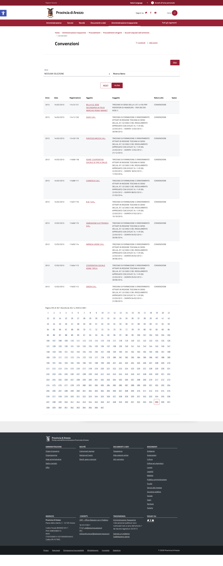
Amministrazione (53, 22)
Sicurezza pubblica (154, 491)
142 (138, 346)
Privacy (46, 550)
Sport (149, 499)
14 (127, 312)
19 (157, 312)
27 (78, 318)
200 (108, 362)
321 (78, 396)
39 (151, 318)
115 (102, 340)
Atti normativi (118, 459)
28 (84, 318)
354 (150, 401)
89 (72, 335)
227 (144, 368)
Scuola (149, 483)
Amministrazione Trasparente (124, 520)
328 (120, 396)
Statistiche (117, 550)
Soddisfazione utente (121, 536)
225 (132, 368)
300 (78, 390)
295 (47, 390)
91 (84, 335)
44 (54, 323)
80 (145, 329)
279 (78, 385)
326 (108, 396)
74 (108, 329)
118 (120, 340)
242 (108, 374)
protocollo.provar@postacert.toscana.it (94, 533)
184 (138, 357)
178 (102, 357)
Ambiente (151, 451)
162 (132, 351)
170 (54, 357)
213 (60, 368)
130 (66, 346)
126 (168, 340)
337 (47, 401)
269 (144, 379)
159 (114, 351)
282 (96, 385)
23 (54, 318)
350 (126, 401)
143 (144, 346)
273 (168, 379)
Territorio (150, 504)
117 (114, 340)
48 (78, 323)
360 (60, 407)
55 (120, 323)
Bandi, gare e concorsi (87, 459)
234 (60, 374)
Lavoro (149, 467)
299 (72, 390)
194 (72, 362)
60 (151, 323)
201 (114, 362)
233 (54, 374)
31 (102, 318)
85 (48, 335)
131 (72, 346)
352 (138, 401)
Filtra (117, 85)
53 (108, 323)
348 (114, 401)
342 (78, 401)
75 (114, 329)
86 (54, 335)
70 (84, 329)
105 (168, 335)
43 (48, 323)
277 (66, 385)
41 (163, 318)
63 (169, 323)
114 (96, 340)
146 (162, 346)
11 (108, 312)
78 (132, 329)
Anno (46, 70)
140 (126, 346)
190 (47, 362)
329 (126, 396)
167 (162, 351)
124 (156, 340)
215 (72, 368)
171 (60, 357)
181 (120, 357)
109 (66, 340)
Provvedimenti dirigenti (112, 32)
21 (169, 312)
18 (151, 312)
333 (150, 396)
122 (144, 340)
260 (90, 379)
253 (47, 379)
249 (150, 374)
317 (54, 396)
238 (84, 374)
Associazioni (151, 455)
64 (48, 329)
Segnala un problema (121, 533)
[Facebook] (151, 13)
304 (102, 390)
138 (114, 346)
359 (54, 407)
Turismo (150, 507)
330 (132, 396)
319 (66, 396)
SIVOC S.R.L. (91, 117)
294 (168, 385)
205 (138, 362)
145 (156, 346)
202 (120, 362)
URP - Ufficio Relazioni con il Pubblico (93, 520)
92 (90, 335)
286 (120, 385)
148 (47, 351)
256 (66, 379)
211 (47, 368)
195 (78, 362)
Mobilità (150, 475)
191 (54, 362)
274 (47, 385)
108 (60, 340)
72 (96, 329)
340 (66, 401)
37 (139, 318)
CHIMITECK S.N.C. (93, 180)
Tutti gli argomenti (169, 22)
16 (139, 312)
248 (144, 374)
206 (144, 362)
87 (60, 335)
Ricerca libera (119, 73)
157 (102, 351)
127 (47, 346)
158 (108, 351)
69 (78, 329)
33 (114, 318)
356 (162, 401)
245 (126, 374)
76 (120, 329)
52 (102, 323)
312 (150, 390)
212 (54, 368)
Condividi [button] (141, 42)
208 (156, 362)
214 (66, 368)
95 (108, 335)
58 (139, 323)
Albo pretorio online (120, 455)
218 (90, 368)
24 (60, 318)
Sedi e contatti (51, 463)
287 (126, 385)
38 (145, 318)
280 (84, 385)
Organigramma (51, 455)
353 (144, 401)
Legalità (150, 471)
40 (157, 318)
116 (108, 340)
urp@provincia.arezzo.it (93, 527)
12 (114, 312)
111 (78, 340)
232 (47, 374)
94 (102, 335)
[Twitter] (146, 13)
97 (120, 335)
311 (144, 390)
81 (151, 329)
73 (102, 329)
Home (57, 32)
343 (84, 401)
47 (72, 323)
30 (96, 318)
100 (138, 335)
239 (90, 374)
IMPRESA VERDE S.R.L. (95, 244)
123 (150, 340)
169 (47, 357)
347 (108, 401)
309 (132, 390)
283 (102, 385)
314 (162, 390)
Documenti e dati (98, 22)
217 (84, 368)
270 (150, 379)
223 (120, 368)
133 (84, 346)
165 (150, 351)
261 (96, 379)
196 (84, 362)
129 (60, 346)
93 (96, 335)
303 (96, 390)
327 (114, 396)
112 (84, 340)
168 (168, 351)
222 (114, 368)
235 (66, 374)
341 (72, 401)
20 (163, 312)
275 (54, 385)
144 (150, 346)
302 (90, 390)
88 (66, 335)
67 (66, 329)
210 (168, 362)
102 (150, 335)
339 (60, 401)
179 (108, 357)
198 (96, 362)
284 (108, 385)
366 (96, 407)
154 (84, 351)
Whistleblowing (92, 550)
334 (156, 396)
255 (60, 379)
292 (156, 385)
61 (157, 323)
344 (90, 401)
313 (156, 390)
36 (132, 318)
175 (84, 357)
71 (90, 329)
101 (144, 335)
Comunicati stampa (86, 451)
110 (72, 340)
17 (145, 312)
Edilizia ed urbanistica (155, 463)
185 (144, 357)
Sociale (149, 495)
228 (150, 368)
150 (60, 351)
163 (138, 351)
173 (72, 357)
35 (126, 318)
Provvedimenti (94, 32)
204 (132, 362)
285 (114, 385)
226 (138, 368)
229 (156, 368)
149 (54, 351)
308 (126, 390)
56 (126, 323)
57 (132, 323)
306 (114, 390)
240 (96, 374)
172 (66, 357)
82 (157, 329)
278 (72, 385)
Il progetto (105, 550)
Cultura (150, 459)
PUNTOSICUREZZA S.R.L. (96, 138)
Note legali (56, 550)
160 (120, 351)
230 (162, 368)
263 (108, 379)
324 (96, 396)
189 (168, 357)
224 (126, 368)
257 (72, 379)
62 (163, 323)
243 (114, 374)
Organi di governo (52, 451)
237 (78, 374)
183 (132, 357)
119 (126, 340)
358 (47, 407)
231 (168, 368)
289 (138, 385)
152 (72, 351)
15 (133, 312)
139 (120, 346)
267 (132, 379)
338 (54, 401)
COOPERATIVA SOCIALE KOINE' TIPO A (95, 267)
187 (156, 357)
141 (132, 346)
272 (162, 379)
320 (72, 396)
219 (96, 368)
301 (84, 390)
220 (102, 368)
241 (102, 374)
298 (66, 390)
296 (54, 390)
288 (132, 385)
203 (126, 362)
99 (132, 335)
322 (84, 396)
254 (54, 379)
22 (48, 318)
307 (120, 390)
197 (90, 362)
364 (84, 407)
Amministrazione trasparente (125, 22)
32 (108, 318)
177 (96, 357)
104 (162, 335)
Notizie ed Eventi (86, 455)
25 (66, 318)
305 (108, 390)
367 (102, 407)
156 (96, 351)
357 (168, 401)
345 (96, 401)
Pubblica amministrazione (157, 479)
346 (102, 401)
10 (102, 312)
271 (156, 379)
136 (102, 346)
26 (72, 318)
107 (54, 340)
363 (78, 407)
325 (102, 396)
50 (90, 323)
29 (90, 318)
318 (60, 396)
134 (90, 346)
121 (138, 340)
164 (144, 351)
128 (54, 346)
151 (66, 351)
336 (168, 396)
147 (168, 346)
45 (60, 323)
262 (102, 379)
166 (156, 351)
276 (60, 385)
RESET (105, 85)
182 (126, 357)
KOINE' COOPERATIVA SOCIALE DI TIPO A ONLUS (96, 161)
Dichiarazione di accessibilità (73, 550)
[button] (3, 13)
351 (132, 401)
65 (54, 329)
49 (84, 323)
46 (66, 323)
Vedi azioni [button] (153, 42)
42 (169, 318)
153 (78, 351)
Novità (82, 22)
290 (144, 385)
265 (120, 379)
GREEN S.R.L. (91, 286)
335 (162, 396)
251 (162, 374)
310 (138, 390)
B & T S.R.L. (90, 201)
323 (90, 396)
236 (72, 374)
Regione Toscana (51, 3)
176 (90, 357)
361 (66, 407)
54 (114, 323)
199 (102, 362)
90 (78, 335)
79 (139, 329)
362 (72, 407)
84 (169, 329)
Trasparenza (117, 451)
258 (78, 379)
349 (120, 401)
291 (150, 385)
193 (66, 362)
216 (78, 368)
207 (150, 362)
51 (96, 323)
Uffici (47, 467)
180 (114, 357)
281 (90, 385)
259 (84, 379)
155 (90, 351)
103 (156, 335)
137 (108, 346)
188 (162, 357)
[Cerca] (174, 13)
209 (162, 362)
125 (162, 340)
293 (162, 385)
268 (138, 379)
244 (120, 374)
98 (126, 335)
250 (156, 374)
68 (72, 329)
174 (78, 357)
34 (120, 318)
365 (90, 407)
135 (96, 346)
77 (126, 329)
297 (60, 390)
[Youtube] (155, 13)
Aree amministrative (53, 459)
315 (168, 390)
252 (168, 374)
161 (126, 351)
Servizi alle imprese (154, 487)
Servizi (70, 22)
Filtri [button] (175, 62)
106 (47, 340)
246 (132, 374)
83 (163, 329)
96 (114, 335)
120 (132, 340)
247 (138, 374)
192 (60, 362)
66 (60, 329)
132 (78, 346)
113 (90, 340)
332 (144, 396)
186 (150, 357)
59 (145, 323)
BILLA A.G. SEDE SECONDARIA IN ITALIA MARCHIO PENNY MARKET (97, 107)
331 (138, 396)
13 (121, 312)
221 (108, 368)
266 (126, 379)
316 (47, 396)
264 (114, 379)
